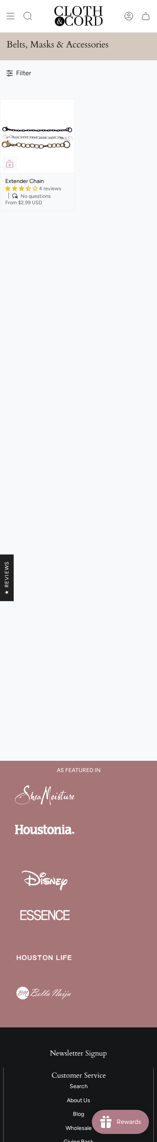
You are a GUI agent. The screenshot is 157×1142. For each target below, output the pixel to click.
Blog (78, 1114)
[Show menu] (10, 16)
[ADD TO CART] (9, 163)
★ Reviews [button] (7, 578)
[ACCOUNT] (129, 16)
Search (79, 1086)
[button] (28, 16)
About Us (78, 1100)
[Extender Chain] (37, 136)
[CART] (146, 16)
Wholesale (79, 1128)
